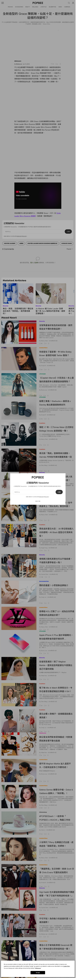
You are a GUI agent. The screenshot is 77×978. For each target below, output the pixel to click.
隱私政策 (47, 496)
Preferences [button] (38, 968)
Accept (38, 972)
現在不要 (37, 501)
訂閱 (59, 492)
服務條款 (41, 496)
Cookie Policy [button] (66, 966)
